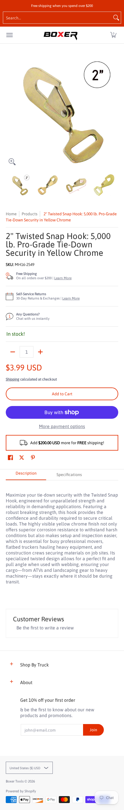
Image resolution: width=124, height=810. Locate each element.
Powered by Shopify (21, 791)
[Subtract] (13, 352)
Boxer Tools (15, 781)
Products (29, 214)
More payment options (62, 426)
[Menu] (9, 35)
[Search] (116, 17)
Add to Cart (62, 394)
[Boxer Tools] (60, 35)
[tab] (26, 475)
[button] (113, 35)
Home (11, 214)
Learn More (63, 278)
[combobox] (57, 17)
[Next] (114, 111)
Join (93, 730)
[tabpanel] (62, 535)
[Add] (40, 352)
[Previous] (9, 111)
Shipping (12, 379)
